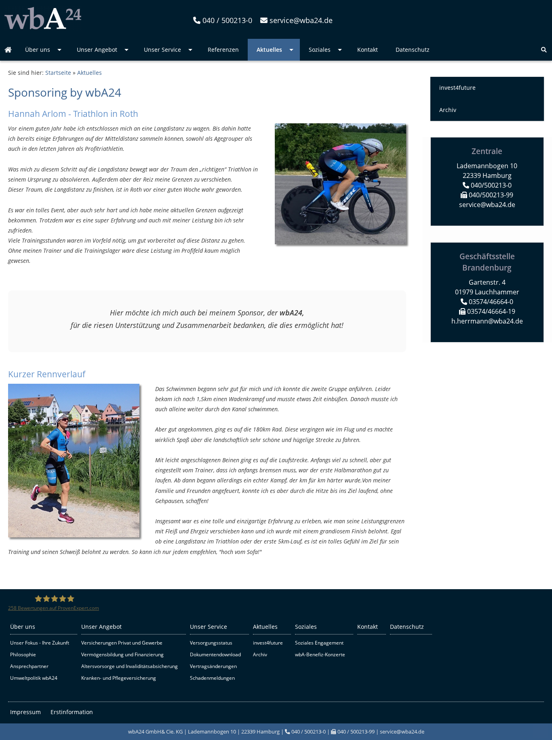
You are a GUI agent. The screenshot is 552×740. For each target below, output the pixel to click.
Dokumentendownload (215, 654)
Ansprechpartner (29, 666)
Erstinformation (72, 712)
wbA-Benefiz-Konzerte (320, 654)
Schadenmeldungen (212, 677)
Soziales (306, 626)
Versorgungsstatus (211, 642)
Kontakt (367, 626)
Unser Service (208, 626)
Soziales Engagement (319, 642)
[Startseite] (43, 28)
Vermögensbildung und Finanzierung (122, 654)
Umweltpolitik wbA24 (33, 677)
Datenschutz (407, 626)
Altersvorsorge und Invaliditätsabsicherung (129, 666)
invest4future (457, 87)
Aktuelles (89, 72)
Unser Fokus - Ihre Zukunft (39, 642)
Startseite (58, 72)
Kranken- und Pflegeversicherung (118, 677)
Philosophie (23, 654)
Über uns (22, 626)
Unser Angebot (101, 626)
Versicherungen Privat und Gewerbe (121, 642)
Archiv (447, 110)
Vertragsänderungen (213, 666)
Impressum (25, 712)
